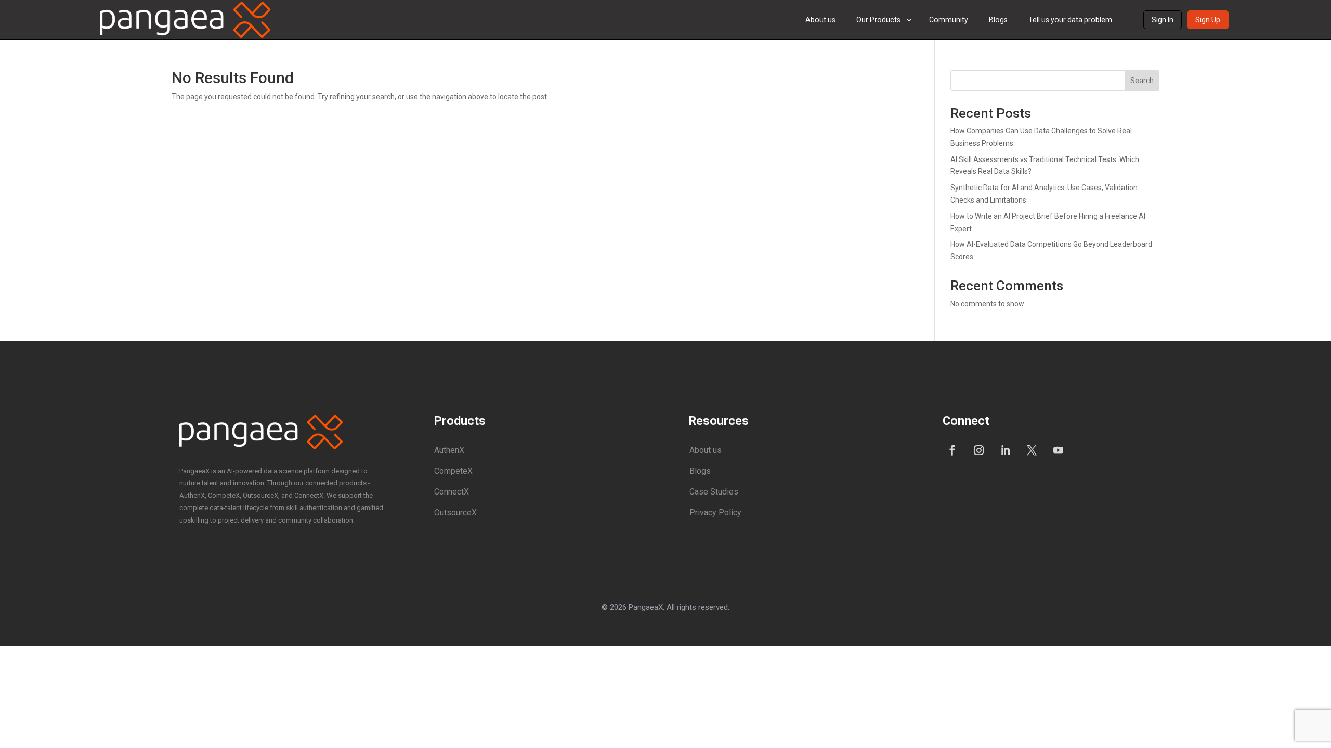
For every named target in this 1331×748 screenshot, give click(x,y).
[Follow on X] (1032, 450)
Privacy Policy (715, 512)
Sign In (1162, 20)
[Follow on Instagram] (979, 450)
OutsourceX (455, 512)
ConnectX (451, 492)
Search (1142, 80)
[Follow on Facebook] (952, 450)
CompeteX (453, 471)
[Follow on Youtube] (1058, 450)
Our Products (878, 20)
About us (820, 20)
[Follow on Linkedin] (1005, 450)
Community (948, 20)
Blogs (998, 20)
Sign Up (1207, 20)
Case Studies (713, 492)
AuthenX (449, 450)
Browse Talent (894, 73)
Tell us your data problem (1070, 20)
